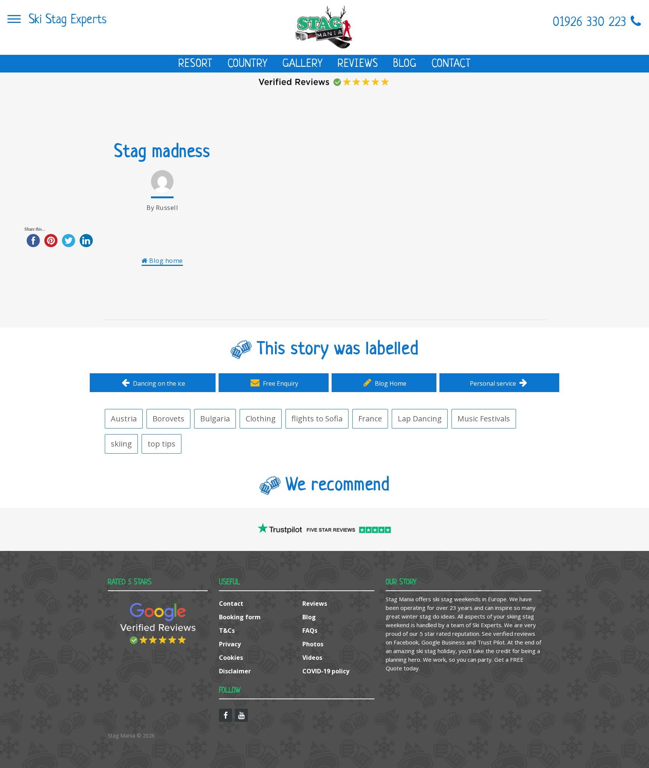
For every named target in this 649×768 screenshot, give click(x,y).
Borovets (168, 418)
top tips (161, 444)
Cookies (231, 657)
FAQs (309, 630)
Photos (312, 644)
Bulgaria (215, 418)
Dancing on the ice (158, 383)
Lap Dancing (420, 418)
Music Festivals (483, 418)
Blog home (165, 260)
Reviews (358, 64)
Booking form (240, 617)
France (370, 418)
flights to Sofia (317, 418)
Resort (195, 64)
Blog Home (389, 383)
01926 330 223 (592, 23)
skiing (121, 444)
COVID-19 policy (325, 671)
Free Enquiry (279, 383)
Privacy (230, 644)
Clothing (261, 418)
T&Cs (227, 630)
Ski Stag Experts (68, 20)
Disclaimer (235, 671)
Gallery (302, 64)
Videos (312, 657)
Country (247, 64)
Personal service (494, 383)
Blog (405, 64)
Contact (451, 64)
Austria (124, 418)
